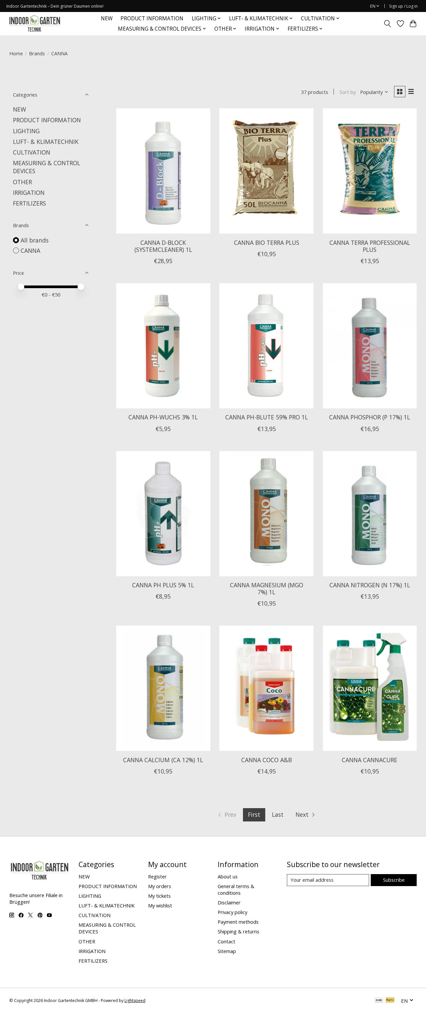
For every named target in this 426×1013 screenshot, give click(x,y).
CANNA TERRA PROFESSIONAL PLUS (369, 246)
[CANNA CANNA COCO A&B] (266, 688)
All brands (35, 240)
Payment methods (238, 921)
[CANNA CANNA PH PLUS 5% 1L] (163, 513)
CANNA (30, 250)
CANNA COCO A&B (266, 760)
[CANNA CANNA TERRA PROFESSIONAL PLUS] (370, 171)
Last (278, 814)
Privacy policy (232, 912)
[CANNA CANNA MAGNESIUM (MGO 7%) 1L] (266, 513)
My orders (159, 886)
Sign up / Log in (403, 6)
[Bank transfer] (379, 1000)
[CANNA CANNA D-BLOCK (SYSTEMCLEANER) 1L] (163, 171)
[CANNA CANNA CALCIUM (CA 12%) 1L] (163, 688)
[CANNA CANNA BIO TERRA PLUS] (266, 171)
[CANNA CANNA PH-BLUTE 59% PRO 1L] (266, 345)
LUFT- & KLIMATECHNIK (46, 142)
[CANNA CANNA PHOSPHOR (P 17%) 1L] (370, 345)
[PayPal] (390, 1000)
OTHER (22, 182)
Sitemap (227, 951)
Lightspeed (134, 1000)
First (254, 814)
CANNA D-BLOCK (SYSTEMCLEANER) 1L (163, 246)
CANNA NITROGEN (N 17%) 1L (369, 585)
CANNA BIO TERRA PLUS (266, 243)
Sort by (347, 92)
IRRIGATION (29, 193)
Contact (226, 941)
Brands (37, 53)
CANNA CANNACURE (369, 760)
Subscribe (394, 879)
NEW (106, 18)
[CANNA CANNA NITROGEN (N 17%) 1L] (370, 513)
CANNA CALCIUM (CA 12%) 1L (163, 760)
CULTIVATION (31, 152)
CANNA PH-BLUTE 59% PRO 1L (266, 417)
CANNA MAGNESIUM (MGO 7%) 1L (266, 588)
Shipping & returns (238, 931)
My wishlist (160, 905)
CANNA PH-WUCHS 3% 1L (163, 417)
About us (228, 876)
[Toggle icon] (387, 24)
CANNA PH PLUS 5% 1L (163, 585)
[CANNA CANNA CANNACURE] (370, 688)
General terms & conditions (236, 889)
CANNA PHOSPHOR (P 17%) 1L (369, 417)
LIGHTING (26, 131)
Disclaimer (229, 902)
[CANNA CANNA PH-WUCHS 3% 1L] (163, 345)
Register (157, 876)
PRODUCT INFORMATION (151, 18)
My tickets (159, 895)
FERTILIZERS (29, 203)
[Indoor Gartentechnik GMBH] (34, 23)
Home (16, 53)
